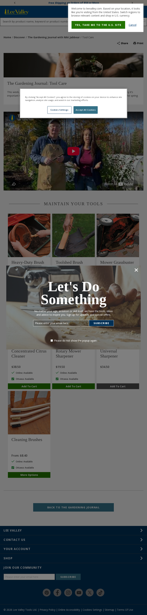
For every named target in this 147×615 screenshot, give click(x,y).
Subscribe (101, 323)
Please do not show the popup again (75, 340)
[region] (73, 103)
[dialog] (105, 18)
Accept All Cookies (86, 109)
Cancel (132, 25)
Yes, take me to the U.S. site (98, 25)
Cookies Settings (59, 109)
